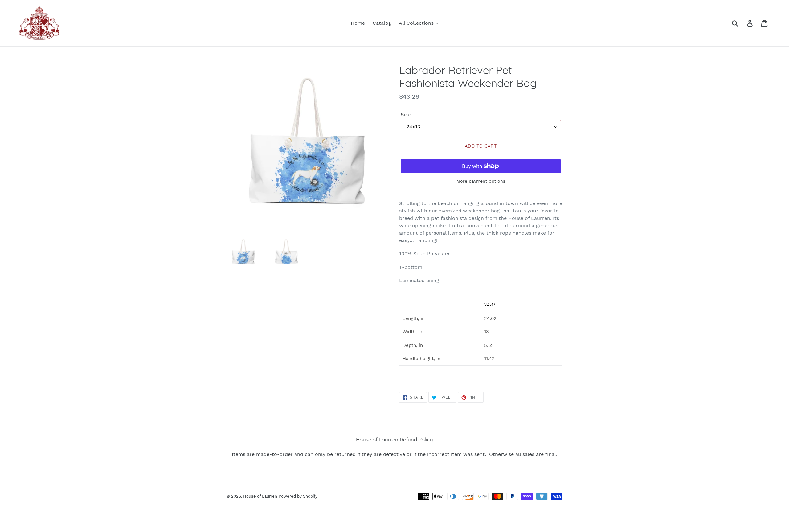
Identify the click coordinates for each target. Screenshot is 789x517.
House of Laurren (260, 496)
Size (406, 114)
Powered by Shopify (298, 496)
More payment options (480, 180)
